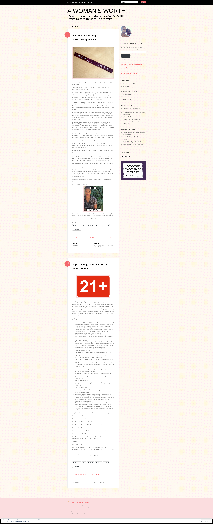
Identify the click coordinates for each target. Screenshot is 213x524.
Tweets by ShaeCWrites (126, 68)
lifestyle (92, 237)
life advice (87, 237)
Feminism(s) (126, 86)
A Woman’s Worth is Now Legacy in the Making (131, 109)
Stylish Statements (127, 99)
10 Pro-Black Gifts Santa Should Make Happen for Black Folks (134, 113)
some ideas (89, 416)
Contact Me (105, 19)
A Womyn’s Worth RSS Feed (80, 503)
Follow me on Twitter (131, 65)
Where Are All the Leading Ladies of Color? (133, 144)
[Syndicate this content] (68, 503)
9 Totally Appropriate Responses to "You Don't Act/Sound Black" (134, 133)
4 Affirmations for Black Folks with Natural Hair (131, 122)
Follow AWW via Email (131, 43)
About (72, 16)
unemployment (107, 237)
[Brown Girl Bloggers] (133, 181)
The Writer (84, 16)
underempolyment (99, 237)
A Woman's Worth (96, 10)
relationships (91, 475)
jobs (83, 237)
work (103, 475)
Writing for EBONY (127, 116)
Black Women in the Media (129, 84)
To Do (95, 475)
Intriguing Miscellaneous (100, 245)
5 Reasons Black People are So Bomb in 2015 (133, 147)
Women (100, 475)
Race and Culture (127, 94)
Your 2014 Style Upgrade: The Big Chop (132, 142)
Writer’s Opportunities (82, 19)
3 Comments (76, 482)
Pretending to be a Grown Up (130, 91)
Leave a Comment (77, 245)
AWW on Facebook (129, 73)
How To (80, 237)
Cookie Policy (29, 521)
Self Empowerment (104, 246)
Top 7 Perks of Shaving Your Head (131, 136)
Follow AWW (125, 56)
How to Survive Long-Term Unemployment (84, 37)
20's (76, 237)
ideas (79, 354)
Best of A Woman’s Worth (109, 16)
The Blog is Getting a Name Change (131, 119)
